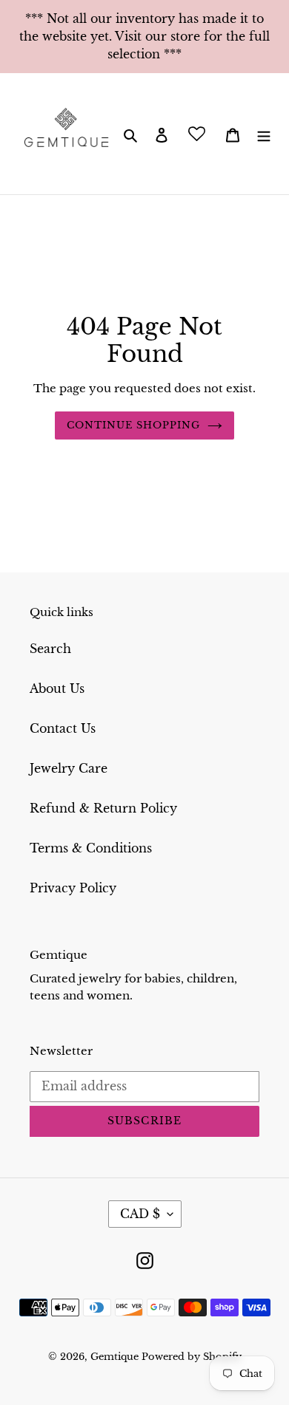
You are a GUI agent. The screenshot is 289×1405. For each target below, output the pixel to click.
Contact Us (63, 728)
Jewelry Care (68, 768)
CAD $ (140, 1213)
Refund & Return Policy (103, 808)
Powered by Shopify (192, 1356)
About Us (57, 688)
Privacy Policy (73, 888)
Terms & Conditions (91, 848)
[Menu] (263, 133)
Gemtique (116, 1356)
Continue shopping (134, 425)
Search (50, 648)
